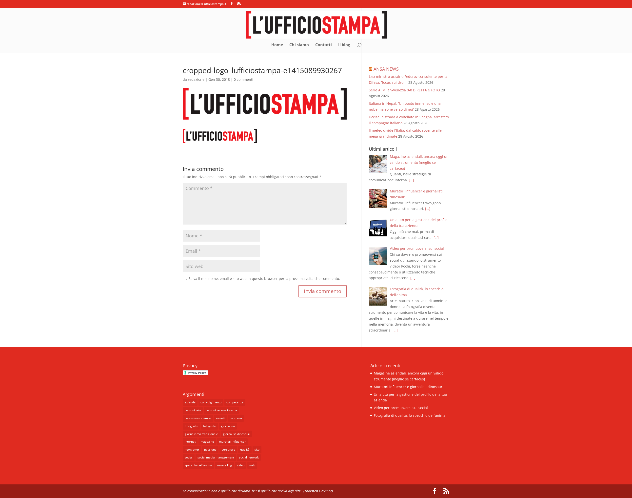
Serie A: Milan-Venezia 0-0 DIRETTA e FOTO (404, 90)
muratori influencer (232, 441)
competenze (234, 402)
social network (249, 457)
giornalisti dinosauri (236, 434)
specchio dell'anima (198, 465)
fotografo (209, 426)
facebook (236, 418)
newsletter (192, 449)
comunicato (193, 410)
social (189, 457)
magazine (207, 441)
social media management (216, 457)
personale (228, 449)
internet (190, 441)
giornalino (228, 426)
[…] (411, 180)
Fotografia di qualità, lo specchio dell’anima (409, 415)
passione (210, 449)
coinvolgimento (210, 402)
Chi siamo (299, 45)
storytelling (224, 465)
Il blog (344, 45)
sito (257, 449)
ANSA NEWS (386, 69)
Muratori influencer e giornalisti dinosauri (408, 386)
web (252, 465)
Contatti (323, 45)
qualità (245, 449)
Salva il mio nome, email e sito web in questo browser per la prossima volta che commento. (264, 278)
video (240, 465)
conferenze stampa (198, 418)
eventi (220, 418)
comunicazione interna (221, 410)
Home (277, 45)
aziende (190, 402)
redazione (196, 79)
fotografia (191, 426)
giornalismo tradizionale (201, 434)
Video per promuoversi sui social (401, 407)
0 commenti (243, 79)
